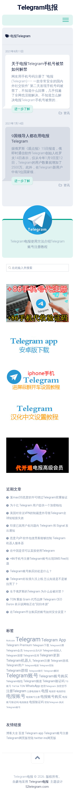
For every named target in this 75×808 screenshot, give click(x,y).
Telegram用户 (15, 665)
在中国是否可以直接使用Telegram (32, 550)
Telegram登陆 (46, 665)
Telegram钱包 (14, 681)
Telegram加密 (14, 655)
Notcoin (10, 640)
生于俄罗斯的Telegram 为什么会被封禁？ (37, 591)
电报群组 (61, 691)
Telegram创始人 (52, 650)
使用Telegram (48, 686)
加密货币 (62, 686)
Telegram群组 (17, 670)
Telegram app (34, 733)
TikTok (15, 686)
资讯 (67, 113)
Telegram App (53, 640)
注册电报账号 (34, 691)
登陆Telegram (51, 702)
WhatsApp (33, 686)
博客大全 (12, 733)
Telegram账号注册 (56, 733)
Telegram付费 (57, 645)
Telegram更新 (50, 655)
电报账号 (15, 696)
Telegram (28, 639)
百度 (21, 733)
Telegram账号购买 (53, 676)
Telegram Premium (19, 645)
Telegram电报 (37, 7)
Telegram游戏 (59, 660)
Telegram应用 (31, 655)
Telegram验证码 (53, 681)
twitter (38, 738)
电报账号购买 (51, 696)
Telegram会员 (14, 650)
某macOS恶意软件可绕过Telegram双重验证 (39, 497)
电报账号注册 (33, 697)
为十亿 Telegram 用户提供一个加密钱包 (36, 505)
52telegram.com (37, 787)
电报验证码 (36, 702)
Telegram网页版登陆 (20, 738)
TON (22, 686)
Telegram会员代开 (32, 650)
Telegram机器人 (19, 660)
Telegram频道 (32, 681)
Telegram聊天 (36, 671)
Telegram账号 (22, 676)
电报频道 (24, 702)
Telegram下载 (41, 645)
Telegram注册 (41, 660)
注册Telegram (16, 691)
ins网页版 (50, 738)
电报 (44, 691)
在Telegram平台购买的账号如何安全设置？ (38, 612)
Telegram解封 (51, 670)
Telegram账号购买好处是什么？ (31, 571)
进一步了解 (22, 109)
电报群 (52, 691)
